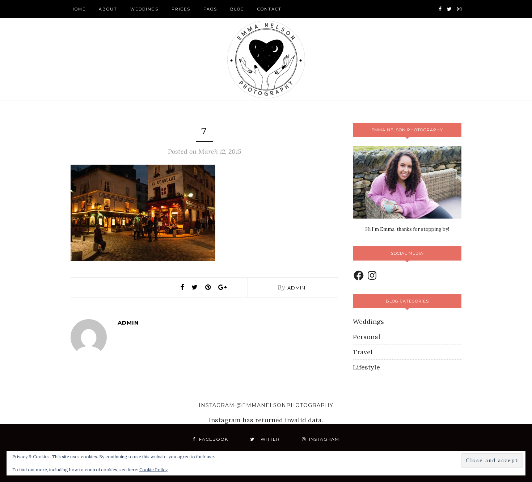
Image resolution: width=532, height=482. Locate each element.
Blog (237, 9)
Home (78, 9)
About (108, 9)
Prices (181, 9)
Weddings (144, 9)
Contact (269, 9)
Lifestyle (366, 367)
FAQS (210, 9)
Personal (366, 337)
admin (296, 288)
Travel (363, 352)
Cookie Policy (153, 469)
